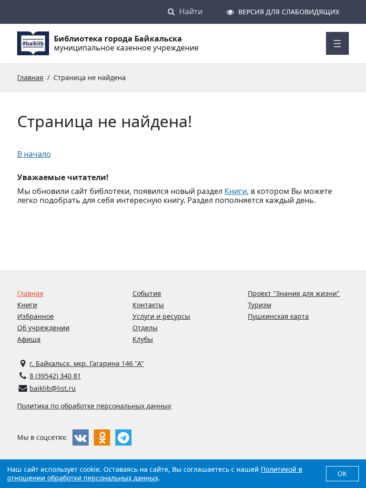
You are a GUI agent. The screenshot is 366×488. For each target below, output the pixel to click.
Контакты (148, 304)
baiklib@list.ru (53, 388)
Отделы (145, 327)
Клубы (142, 339)
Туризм (259, 304)
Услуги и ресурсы (161, 316)
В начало (34, 154)
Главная (30, 293)
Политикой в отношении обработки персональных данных (154, 473)
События (146, 293)
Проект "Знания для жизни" (294, 293)
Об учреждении (43, 327)
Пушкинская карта (278, 316)
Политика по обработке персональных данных (94, 405)
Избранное (35, 316)
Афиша (29, 339)
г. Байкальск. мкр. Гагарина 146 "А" (87, 363)
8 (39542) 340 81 (55, 375)
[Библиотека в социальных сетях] (80, 437)
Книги (235, 191)
